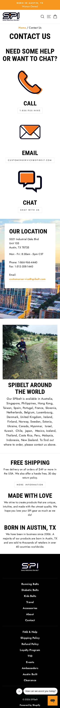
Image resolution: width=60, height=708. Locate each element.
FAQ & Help (30, 632)
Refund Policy (30, 644)
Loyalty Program (30, 650)
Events (30, 662)
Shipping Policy (30, 638)
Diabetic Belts (30, 590)
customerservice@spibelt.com (30, 160)
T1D (30, 656)
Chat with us (30, 210)
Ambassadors (30, 668)
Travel (30, 602)
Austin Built (30, 674)
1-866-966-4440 (30, 110)
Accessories (30, 608)
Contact (30, 620)
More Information (30, 484)
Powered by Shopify (30, 705)
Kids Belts (30, 596)
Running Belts (30, 584)
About (30, 614)
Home (22, 27)
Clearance (30, 680)
